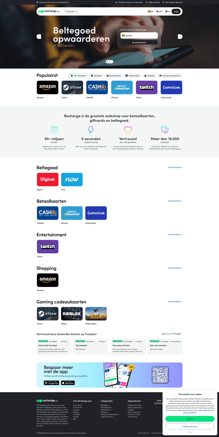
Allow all (190, 419)
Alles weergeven (174, 167)
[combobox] (139, 35)
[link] (51, 383)
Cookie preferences (190, 426)
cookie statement (204, 410)
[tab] (78, 75)
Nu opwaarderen (139, 42)
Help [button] (176, 11)
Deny (190, 432)
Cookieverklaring (156, 433)
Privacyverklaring (143, 433)
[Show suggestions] (155, 35)
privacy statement (190, 412)
